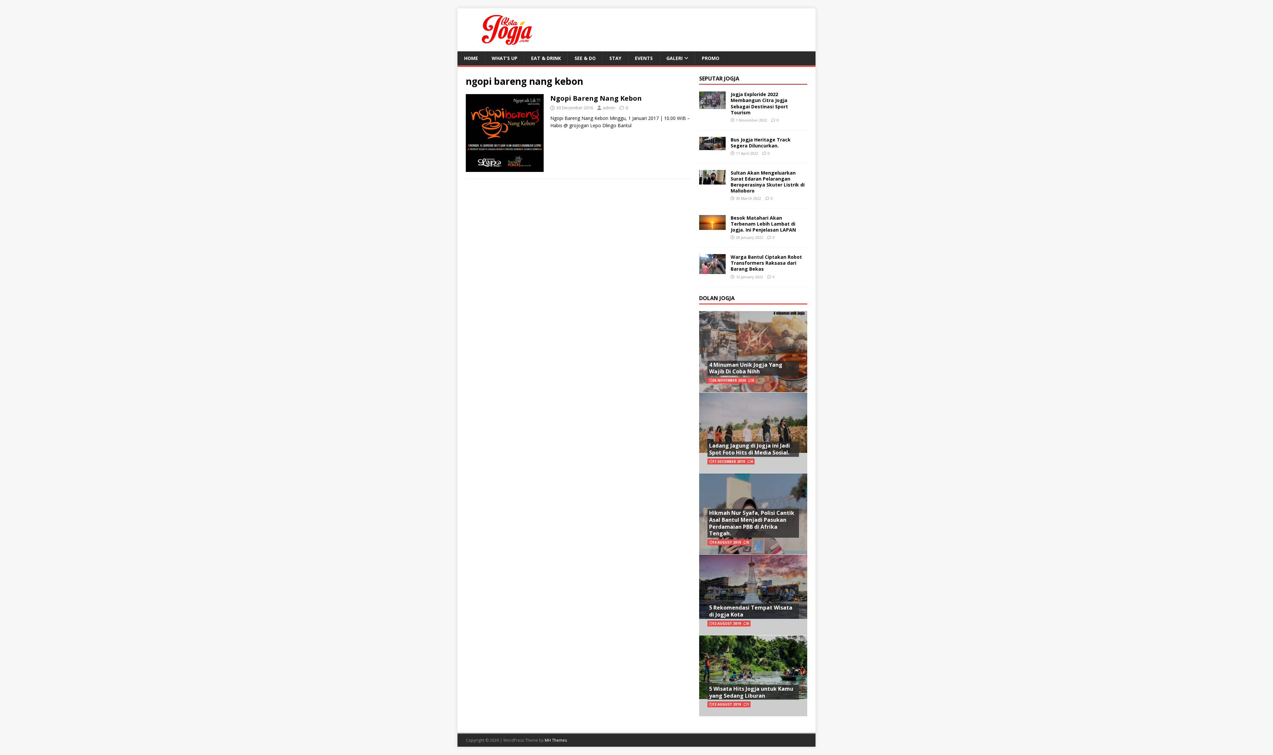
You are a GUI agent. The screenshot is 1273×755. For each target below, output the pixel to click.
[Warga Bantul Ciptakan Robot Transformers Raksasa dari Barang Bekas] (712, 270)
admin (609, 108)
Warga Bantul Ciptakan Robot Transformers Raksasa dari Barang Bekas (766, 263)
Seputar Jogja (719, 78)
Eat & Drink (546, 58)
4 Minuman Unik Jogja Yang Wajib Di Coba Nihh (745, 368)
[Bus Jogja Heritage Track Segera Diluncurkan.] (712, 146)
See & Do (585, 58)
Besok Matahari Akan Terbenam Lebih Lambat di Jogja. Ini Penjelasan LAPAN (763, 224)
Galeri (674, 58)
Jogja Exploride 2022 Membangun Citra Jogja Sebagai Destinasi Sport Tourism (759, 103)
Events (644, 58)
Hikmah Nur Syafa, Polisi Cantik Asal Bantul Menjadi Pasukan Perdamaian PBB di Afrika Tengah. (751, 523)
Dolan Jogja (717, 298)
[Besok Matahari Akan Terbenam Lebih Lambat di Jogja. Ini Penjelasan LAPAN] (712, 226)
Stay (615, 58)
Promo (710, 58)
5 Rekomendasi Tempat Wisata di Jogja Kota (750, 611)
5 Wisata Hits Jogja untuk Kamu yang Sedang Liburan (751, 692)
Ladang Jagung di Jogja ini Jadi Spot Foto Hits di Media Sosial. (749, 449)
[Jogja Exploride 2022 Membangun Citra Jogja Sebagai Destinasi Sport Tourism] (712, 105)
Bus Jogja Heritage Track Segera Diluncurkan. (761, 142)
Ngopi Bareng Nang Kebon (596, 98)
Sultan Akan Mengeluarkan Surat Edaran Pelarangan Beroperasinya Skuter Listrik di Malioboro (768, 182)
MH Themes (556, 740)
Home (471, 58)
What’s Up (504, 58)
